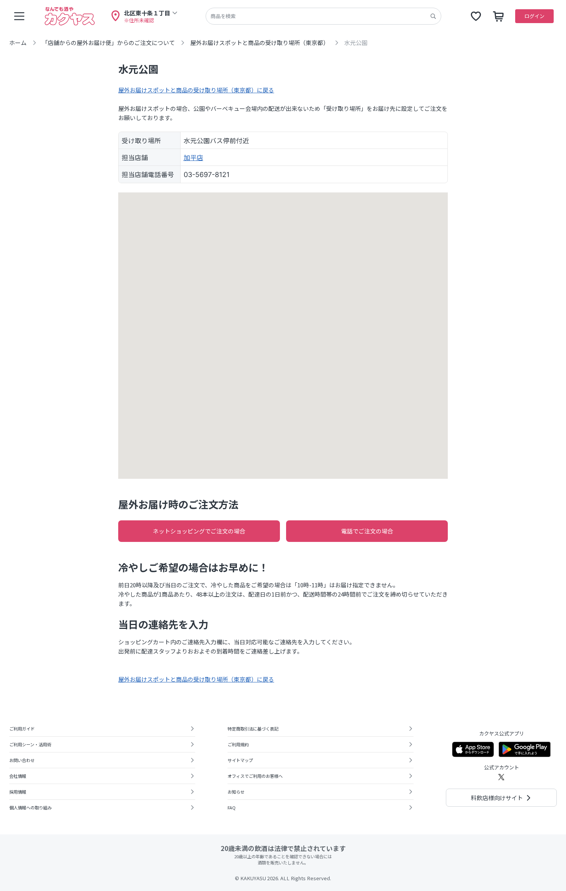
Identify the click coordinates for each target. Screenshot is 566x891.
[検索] (433, 16)
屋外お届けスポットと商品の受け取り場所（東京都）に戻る (196, 90)
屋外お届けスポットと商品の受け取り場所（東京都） (259, 42)
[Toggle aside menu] (19, 16)
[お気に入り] (476, 16)
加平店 (193, 157)
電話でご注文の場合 (367, 531)
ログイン (534, 16)
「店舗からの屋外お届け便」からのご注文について (108, 42)
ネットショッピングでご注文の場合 (199, 531)
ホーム (18, 42)
